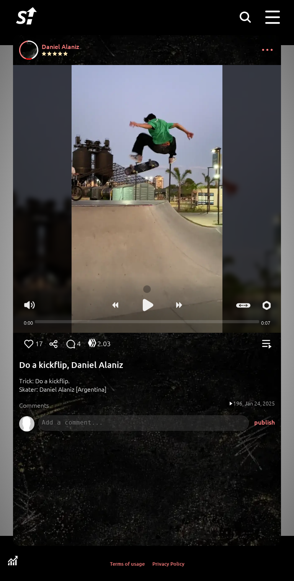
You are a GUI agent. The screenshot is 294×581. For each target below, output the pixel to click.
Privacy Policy (168, 563)
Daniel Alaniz (60, 46)
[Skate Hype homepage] (26, 28)
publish (264, 422)
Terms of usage (127, 563)
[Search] (245, 17)
